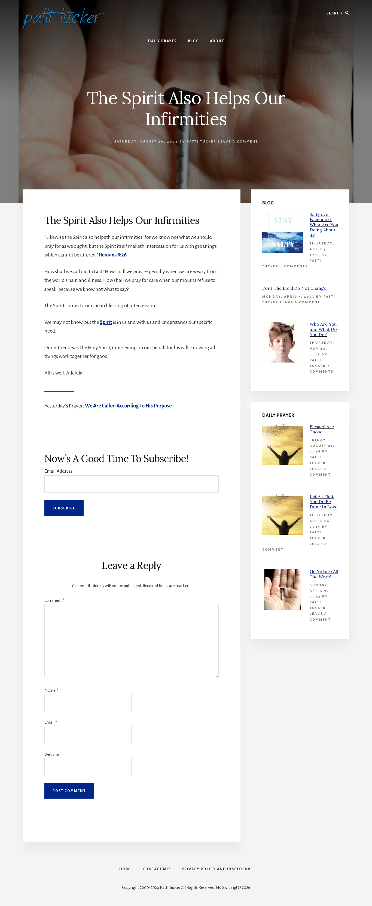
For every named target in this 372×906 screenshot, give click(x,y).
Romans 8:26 (113, 255)
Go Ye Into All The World (324, 574)
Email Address (58, 471)
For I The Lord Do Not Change (294, 288)
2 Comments (294, 266)
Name (51, 690)
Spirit (106, 322)
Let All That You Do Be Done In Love (323, 501)
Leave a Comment (238, 141)
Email (50, 722)
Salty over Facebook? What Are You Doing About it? (324, 225)
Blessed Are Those (322, 429)
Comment (54, 600)
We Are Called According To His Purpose (128, 406)
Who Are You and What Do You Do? (323, 329)
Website (51, 754)
